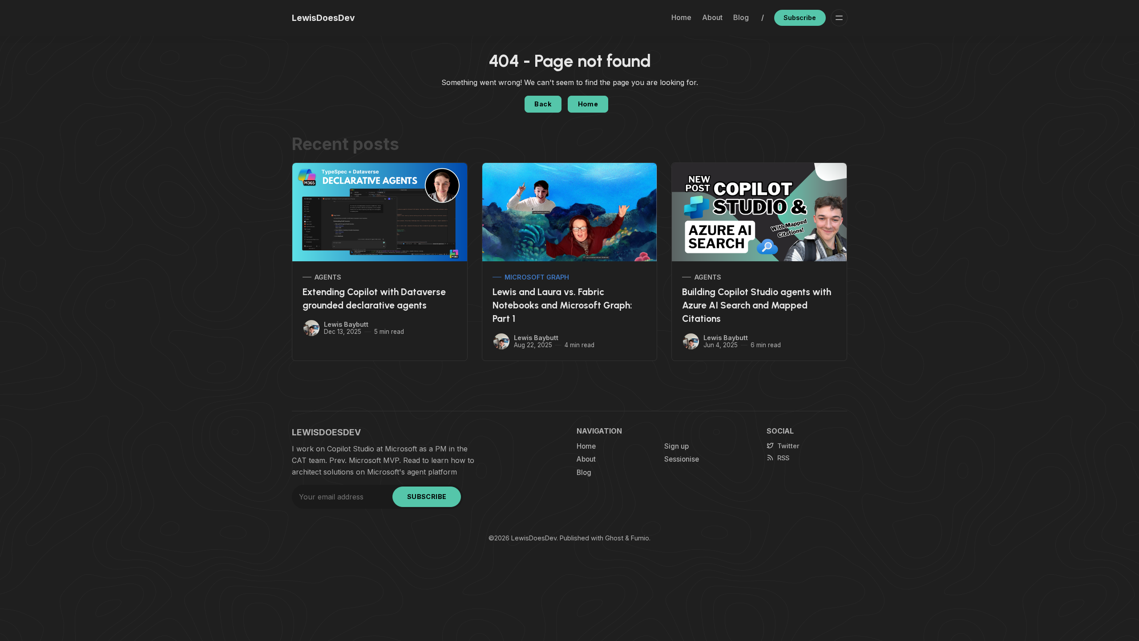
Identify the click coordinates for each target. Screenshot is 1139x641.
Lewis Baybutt (346, 324)
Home (681, 17)
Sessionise (681, 459)
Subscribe (800, 17)
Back (542, 104)
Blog (741, 17)
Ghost (614, 538)
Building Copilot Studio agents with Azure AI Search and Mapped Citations (756, 305)
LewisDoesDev (534, 538)
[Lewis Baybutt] (311, 328)
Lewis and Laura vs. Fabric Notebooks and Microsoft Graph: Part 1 (562, 305)
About (712, 17)
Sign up (676, 446)
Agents (328, 277)
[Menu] (839, 18)
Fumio (640, 538)
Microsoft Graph (537, 277)
